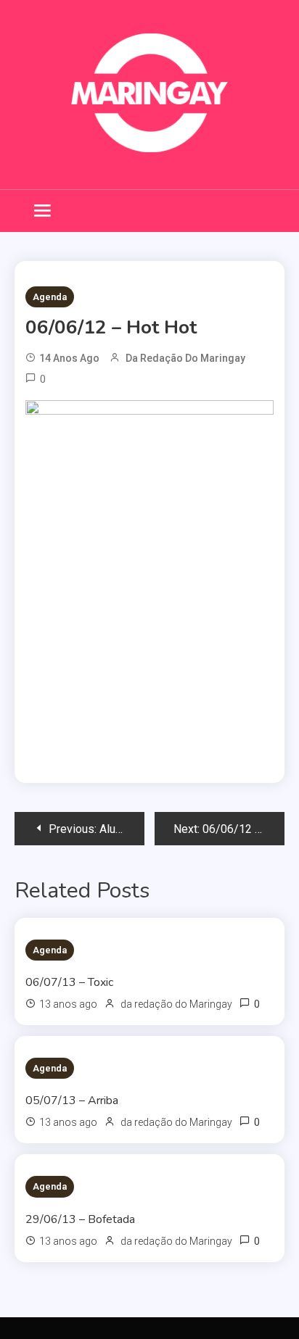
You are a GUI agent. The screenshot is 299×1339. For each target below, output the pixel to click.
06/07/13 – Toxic (69, 982)
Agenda (50, 296)
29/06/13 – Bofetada (80, 1219)
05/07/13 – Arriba (71, 1100)
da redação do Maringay (185, 358)
